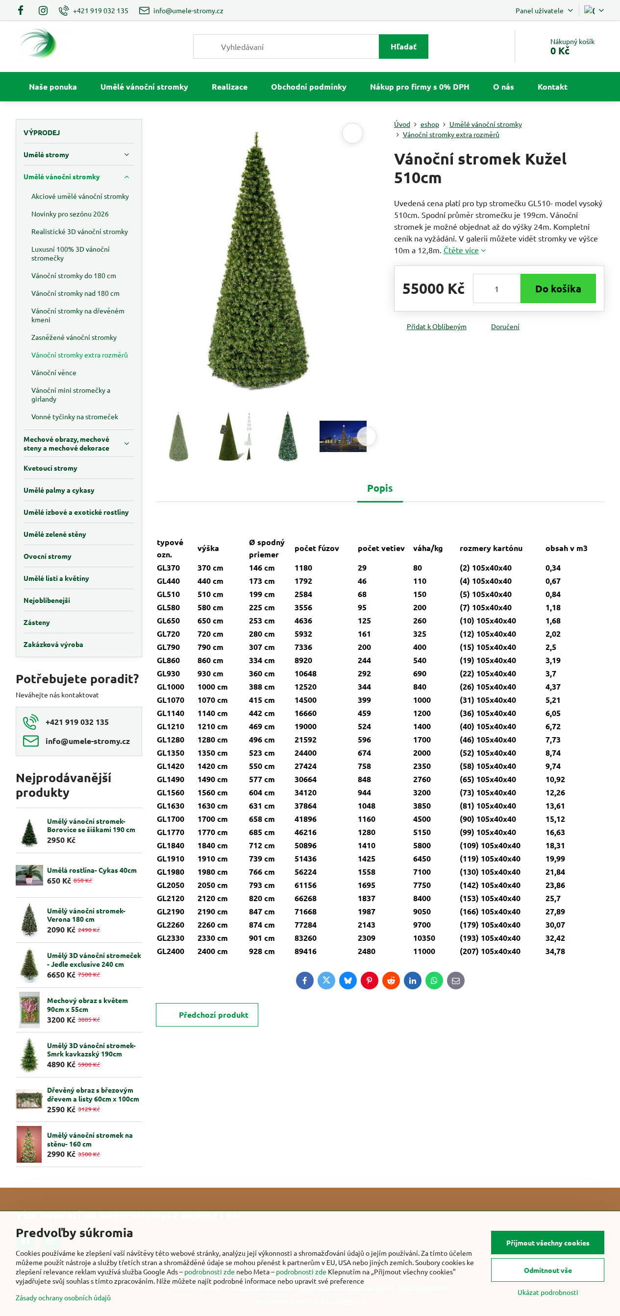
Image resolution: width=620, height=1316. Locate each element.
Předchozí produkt (213, 1014)
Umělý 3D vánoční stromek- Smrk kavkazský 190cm (91, 1049)
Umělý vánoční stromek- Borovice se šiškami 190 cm (91, 825)
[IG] (43, 10)
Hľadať (404, 46)
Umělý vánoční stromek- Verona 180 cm (86, 915)
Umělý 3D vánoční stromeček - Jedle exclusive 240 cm (94, 959)
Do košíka (558, 288)
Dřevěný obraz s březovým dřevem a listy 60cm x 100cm (93, 1094)
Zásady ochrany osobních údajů (63, 1297)
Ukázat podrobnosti (548, 1292)
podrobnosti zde (209, 1271)
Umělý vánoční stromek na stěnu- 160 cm (90, 1139)
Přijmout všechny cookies (548, 1242)
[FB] (24, 10)
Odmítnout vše (548, 1270)
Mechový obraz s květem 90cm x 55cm (87, 1004)
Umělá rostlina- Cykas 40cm (92, 869)
